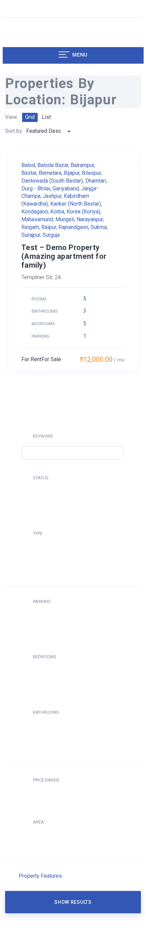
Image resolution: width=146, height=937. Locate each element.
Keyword (43, 436)
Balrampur (82, 165)
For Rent (31, 359)
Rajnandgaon (73, 227)
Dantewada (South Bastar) (52, 181)
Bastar (28, 173)
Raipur (48, 227)
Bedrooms (44, 656)
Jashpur (52, 196)
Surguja (51, 235)
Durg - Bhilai (35, 188)
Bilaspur (91, 173)
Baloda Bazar (52, 165)
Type (37, 533)
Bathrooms (46, 712)
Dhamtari (95, 181)
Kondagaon (34, 211)
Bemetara (50, 173)
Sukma (99, 227)
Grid (30, 117)
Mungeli (64, 219)
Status (41, 477)
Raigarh (30, 227)
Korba (57, 211)
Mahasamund (37, 219)
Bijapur (71, 173)
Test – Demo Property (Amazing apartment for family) (64, 256)
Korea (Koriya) (83, 211)
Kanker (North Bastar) (75, 204)
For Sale (51, 359)
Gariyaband (66, 188)
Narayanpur (90, 219)
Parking (42, 601)
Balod (28, 165)
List (46, 117)
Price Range (46, 780)
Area (38, 822)
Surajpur (30, 235)
